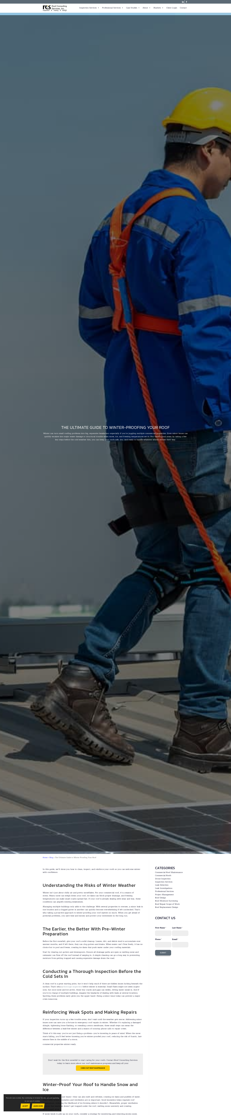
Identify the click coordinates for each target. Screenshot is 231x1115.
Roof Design (160, 897)
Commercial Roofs (163, 875)
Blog (51, 857)
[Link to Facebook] (186, 2)
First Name (160, 927)
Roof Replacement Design (166, 907)
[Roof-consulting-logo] (55, 8)
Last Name (177, 927)
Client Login (171, 7)
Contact (183, 7)
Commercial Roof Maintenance (169, 872)
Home (45, 857)
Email (175, 939)
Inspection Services (88, 7)
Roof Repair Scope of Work (167, 904)
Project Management (164, 894)
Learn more (38, 1106)
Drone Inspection (163, 878)
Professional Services (111, 7)
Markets (157, 7)
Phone (158, 939)
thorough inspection (72, 986)
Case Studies (131, 7)
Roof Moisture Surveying (166, 900)
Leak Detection (161, 885)
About (145, 7)
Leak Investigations (163, 888)
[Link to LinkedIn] (183, 2)
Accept (25, 1106)
